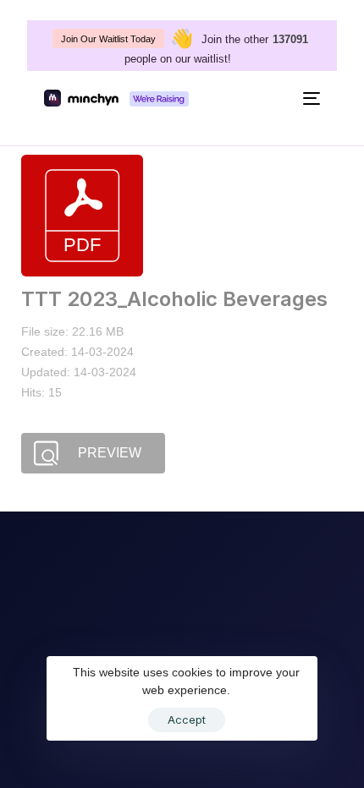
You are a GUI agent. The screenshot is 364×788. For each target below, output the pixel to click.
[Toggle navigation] (274, 98)
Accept (187, 719)
